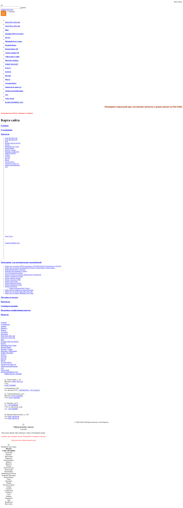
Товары (3, 326)
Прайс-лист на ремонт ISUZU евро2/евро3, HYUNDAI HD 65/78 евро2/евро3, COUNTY (33, 266)
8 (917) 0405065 (14, 398)
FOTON (7, 157)
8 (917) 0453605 (17, 396)
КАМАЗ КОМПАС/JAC (12, 243)
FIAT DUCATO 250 (11, 140)
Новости (5, 314)
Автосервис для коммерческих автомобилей (21, 262)
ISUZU (7, 145)
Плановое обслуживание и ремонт (16, 271)
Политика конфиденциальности (15, 310)
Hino (6, 141)
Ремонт (3, 330)
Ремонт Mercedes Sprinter (13, 283)
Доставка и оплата (9, 297)
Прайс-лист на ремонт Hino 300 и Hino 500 (19, 291)
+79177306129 (34, 390)
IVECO (7, 155)
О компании (6, 130)
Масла (7, 160)
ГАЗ (6, 167)
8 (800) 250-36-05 (7, 10)
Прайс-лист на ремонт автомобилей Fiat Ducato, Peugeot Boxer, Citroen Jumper (30, 268)
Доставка (4, 332)
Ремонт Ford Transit (11, 281)
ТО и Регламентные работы (14, 273)
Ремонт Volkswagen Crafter (13, 285)
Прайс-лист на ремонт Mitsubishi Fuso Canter (19, 293)
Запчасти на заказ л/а (12, 163)
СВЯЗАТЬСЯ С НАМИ (12, 374)
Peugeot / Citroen (10, 150)
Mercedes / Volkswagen (12, 152)
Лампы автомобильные (12, 165)
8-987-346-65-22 (13, 418)
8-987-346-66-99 (13, 416)
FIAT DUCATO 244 (11, 138)
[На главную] (2, 5)
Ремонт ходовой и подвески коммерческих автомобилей (23, 275)
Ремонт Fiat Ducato (11, 286)
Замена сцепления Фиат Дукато (19, 288)
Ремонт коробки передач (13, 278)
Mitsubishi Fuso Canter (12, 146)
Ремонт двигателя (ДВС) (13, 280)
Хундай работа (9, 162)
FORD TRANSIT (10, 153)
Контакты (5, 302)
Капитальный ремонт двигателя (15, 269)
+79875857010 (23, 390)
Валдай (7, 158)
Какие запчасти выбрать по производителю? (19, 290)
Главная (4, 125)
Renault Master (9, 148)
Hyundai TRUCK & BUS (12, 143)
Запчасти (5, 134)
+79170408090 (13, 405)
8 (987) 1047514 (17, 381)
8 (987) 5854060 (10, 385)
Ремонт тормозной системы (14, 276)
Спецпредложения (9, 306)
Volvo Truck (9, 236)
